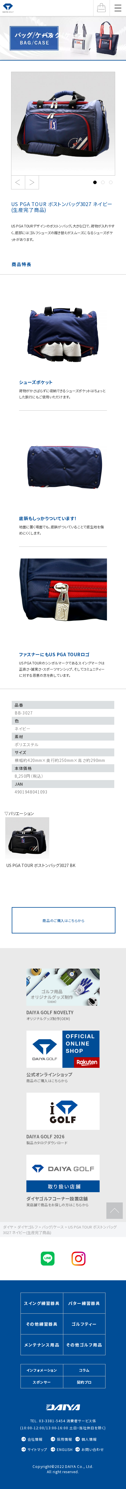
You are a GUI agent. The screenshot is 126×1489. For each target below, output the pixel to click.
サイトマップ (37, 1449)
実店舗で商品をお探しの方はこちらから (57, 1201)
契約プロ (84, 1382)
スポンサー (42, 1382)
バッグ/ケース (63, 34)
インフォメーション (41, 1370)
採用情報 (64, 1439)
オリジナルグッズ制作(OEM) (50, 1015)
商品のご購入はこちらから (63, 920)
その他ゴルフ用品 (84, 1345)
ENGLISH (65, 1449)
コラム (84, 1370)
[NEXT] (32, 182)
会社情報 (35, 1439)
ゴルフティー (84, 1324)
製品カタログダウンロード (46, 1139)
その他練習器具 (42, 1324)
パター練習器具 (84, 1303)
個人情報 (89, 1439)
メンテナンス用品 (41, 1345)
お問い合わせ (92, 1449)
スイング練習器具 (42, 1303)
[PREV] (18, 182)
